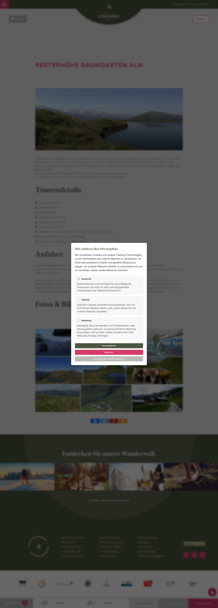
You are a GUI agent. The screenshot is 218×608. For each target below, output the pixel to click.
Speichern (109, 352)
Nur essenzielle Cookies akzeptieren (109, 359)
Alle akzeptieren (109, 346)
